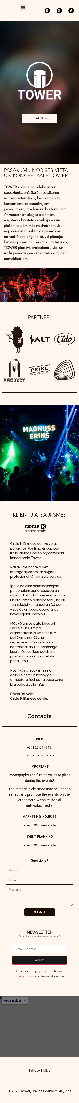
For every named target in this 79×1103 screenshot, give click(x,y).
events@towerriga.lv (39, 755)
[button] (23, 7)
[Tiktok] (71, 10)
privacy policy (24, 976)
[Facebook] (47, 10)
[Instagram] (59, 10)
